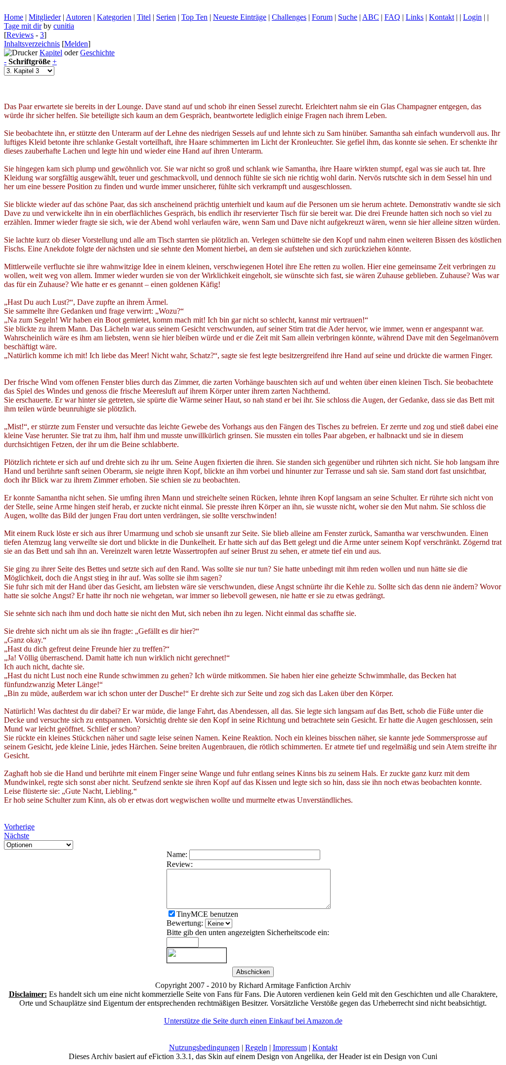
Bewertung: (185, 923)
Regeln (256, 1047)
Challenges (289, 17)
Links (414, 17)
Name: (177, 854)
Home (13, 17)
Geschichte (97, 52)
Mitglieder (45, 17)
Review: (180, 864)
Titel (144, 17)
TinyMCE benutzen (207, 914)
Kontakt (441, 17)
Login (472, 17)
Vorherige (19, 826)
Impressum (290, 1047)
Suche (347, 17)
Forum (322, 17)
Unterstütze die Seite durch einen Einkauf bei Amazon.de (253, 1021)
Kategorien (114, 17)
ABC (370, 17)
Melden (76, 44)
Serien (166, 17)
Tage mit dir (23, 26)
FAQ (392, 17)
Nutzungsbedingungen (204, 1047)
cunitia (63, 26)
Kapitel (51, 52)
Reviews (20, 35)
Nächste (16, 835)
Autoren (78, 17)
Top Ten (194, 17)
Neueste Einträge (239, 17)
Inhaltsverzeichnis (32, 44)
